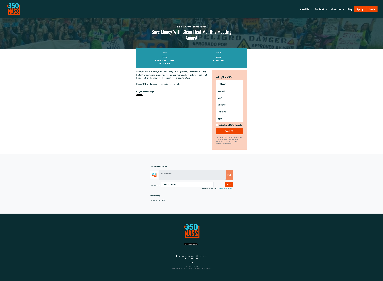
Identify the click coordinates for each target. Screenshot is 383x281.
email (196, 266)
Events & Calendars (199, 26)
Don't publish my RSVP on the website (230, 125)
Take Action (336, 9)
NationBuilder (206, 268)
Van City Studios (188, 268)
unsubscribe (220, 143)
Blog (349, 9)
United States (219, 60)
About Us (305, 9)
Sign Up (359, 9)
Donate (372, 9)
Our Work (320, 9)
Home (179, 26)
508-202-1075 (193, 258)
